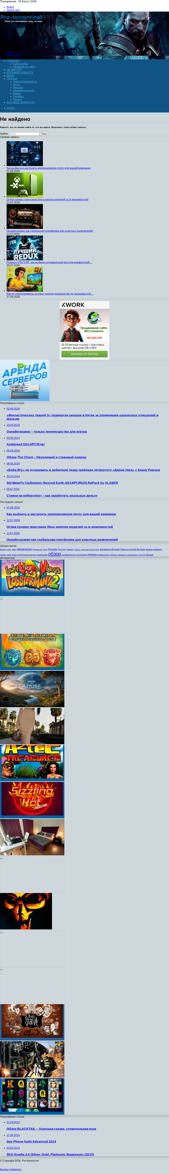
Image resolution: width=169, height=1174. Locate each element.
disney (3, 549)
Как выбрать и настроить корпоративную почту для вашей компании (48, 168)
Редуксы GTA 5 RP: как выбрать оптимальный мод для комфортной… (49, 262)
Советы (77, 550)
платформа (81, 555)
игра (9, 555)
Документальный (23, 90)
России (61, 549)
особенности (68, 554)
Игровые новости (20, 72)
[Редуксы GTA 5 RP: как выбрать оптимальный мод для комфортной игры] (25, 259)
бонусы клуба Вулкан (132, 549)
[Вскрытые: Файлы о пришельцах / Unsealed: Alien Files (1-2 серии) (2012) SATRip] (26, 928)
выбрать (157, 549)
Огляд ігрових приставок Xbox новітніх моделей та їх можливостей (47, 199)
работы (113, 555)
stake (14, 549)
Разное (12, 78)
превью (92, 554)
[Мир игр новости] (22, 46)
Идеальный (37, 550)
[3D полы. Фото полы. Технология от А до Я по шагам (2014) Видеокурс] (32, 891)
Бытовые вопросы (20, 102)
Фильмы (18, 87)
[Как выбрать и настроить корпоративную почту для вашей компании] (25, 165)
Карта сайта (20, 63)
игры (14, 555)
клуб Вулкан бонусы (27, 555)
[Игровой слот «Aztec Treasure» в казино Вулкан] (32, 780)
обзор (54, 553)
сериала (122, 555)
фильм (149, 555)
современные (132, 555)
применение (103, 555)
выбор (149, 549)
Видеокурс (24, 549)
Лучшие (52, 549)
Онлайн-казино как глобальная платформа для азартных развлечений (50, 231)
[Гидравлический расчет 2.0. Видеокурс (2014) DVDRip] (32, 706)
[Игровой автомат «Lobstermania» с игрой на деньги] (32, 595)
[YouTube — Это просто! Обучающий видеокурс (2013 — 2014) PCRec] (32, 632)
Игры (16, 84)
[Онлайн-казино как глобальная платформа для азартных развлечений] (25, 228)
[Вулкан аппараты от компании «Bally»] (32, 1113)
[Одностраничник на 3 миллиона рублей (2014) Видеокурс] (32, 965)
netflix (9, 550)
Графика (18, 96)
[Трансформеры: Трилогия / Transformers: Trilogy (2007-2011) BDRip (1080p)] (32, 1076)
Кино (10, 75)
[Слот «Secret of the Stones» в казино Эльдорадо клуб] (32, 669)
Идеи (45, 550)
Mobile (17, 93)
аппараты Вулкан (110, 549)
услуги (141, 555)
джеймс (3, 555)
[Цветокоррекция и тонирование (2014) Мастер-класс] (32, 1002)
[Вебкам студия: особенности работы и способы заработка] (32, 854)
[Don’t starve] (32, 1039)
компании (42, 555)
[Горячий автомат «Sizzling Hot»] (32, 817)
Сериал (69, 549)
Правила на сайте (24, 66)
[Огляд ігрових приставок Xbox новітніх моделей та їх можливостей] (25, 196)
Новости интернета (25, 81)
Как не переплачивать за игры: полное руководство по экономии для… (50, 293)
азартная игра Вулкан (90, 550)
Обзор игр (14, 69)
